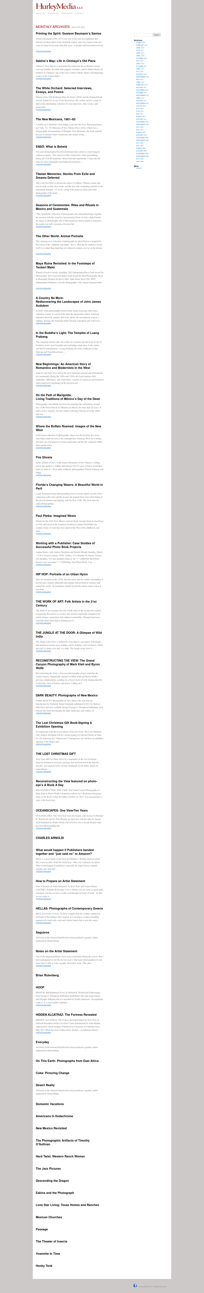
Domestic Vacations (50, 1104)
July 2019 (139, 61)
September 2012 (142, 95)
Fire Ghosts (44, 457)
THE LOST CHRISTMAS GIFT (56, 754)
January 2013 (141, 87)
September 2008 (142, 156)
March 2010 (140, 132)
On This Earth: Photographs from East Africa (67, 1061)
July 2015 (139, 71)
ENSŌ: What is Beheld (51, 146)
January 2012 (141, 100)
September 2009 (142, 140)
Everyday (42, 1042)
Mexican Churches (49, 1217)
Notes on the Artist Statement (56, 951)
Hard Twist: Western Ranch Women (60, 1156)
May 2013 (139, 79)
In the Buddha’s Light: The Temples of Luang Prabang (67, 335)
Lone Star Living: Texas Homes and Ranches (67, 1205)
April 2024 (140, 48)
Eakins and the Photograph (55, 1193)
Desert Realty (45, 1085)
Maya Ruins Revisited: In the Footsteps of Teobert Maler (65, 265)
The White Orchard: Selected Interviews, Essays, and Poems (64, 90)
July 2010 (139, 127)
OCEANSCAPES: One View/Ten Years (62, 810)
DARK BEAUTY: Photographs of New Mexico (67, 695)
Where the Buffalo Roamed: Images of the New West (68, 428)
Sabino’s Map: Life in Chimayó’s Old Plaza (65, 61)
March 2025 (140, 42)
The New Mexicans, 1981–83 (55, 119)
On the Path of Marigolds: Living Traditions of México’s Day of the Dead (68, 397)
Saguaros (42, 932)
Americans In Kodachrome (54, 1116)
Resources (67, 13)
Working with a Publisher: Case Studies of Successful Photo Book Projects (65, 545)
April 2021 (140, 53)
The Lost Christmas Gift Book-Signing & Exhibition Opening (64, 724)
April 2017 (140, 69)
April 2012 (140, 98)
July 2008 (139, 159)
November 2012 (142, 90)
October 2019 (141, 58)
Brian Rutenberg (47, 975)
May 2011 (139, 114)
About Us (40, 13)
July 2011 (139, 108)
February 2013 (142, 85)
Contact (80, 13)
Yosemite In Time (48, 1253)
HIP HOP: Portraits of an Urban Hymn (62, 574)
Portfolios (53, 13)
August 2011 (141, 106)
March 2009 (140, 148)
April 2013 (140, 82)
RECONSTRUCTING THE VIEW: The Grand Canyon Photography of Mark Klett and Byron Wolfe (68, 664)
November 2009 (142, 138)
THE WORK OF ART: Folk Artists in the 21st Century (66, 603)
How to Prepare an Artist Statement (60, 881)
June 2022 (140, 50)
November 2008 (142, 153)
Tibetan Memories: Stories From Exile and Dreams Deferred (65, 176)
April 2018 (140, 63)
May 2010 (139, 130)
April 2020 (140, 56)
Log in (138, 168)
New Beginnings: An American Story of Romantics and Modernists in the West (63, 366)
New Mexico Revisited (51, 1128)
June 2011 (140, 111)
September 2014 (142, 77)
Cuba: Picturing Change (52, 1073)
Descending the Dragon (52, 1180)
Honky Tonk (44, 1265)
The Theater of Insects (51, 1241)
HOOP (40, 987)
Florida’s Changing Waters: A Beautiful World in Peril (69, 486)
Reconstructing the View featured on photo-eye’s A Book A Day (66, 783)
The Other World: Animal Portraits (59, 236)
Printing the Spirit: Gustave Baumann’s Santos (68, 33)
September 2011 (142, 103)
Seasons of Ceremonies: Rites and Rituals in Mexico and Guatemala (67, 207)
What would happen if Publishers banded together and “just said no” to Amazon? (65, 852)
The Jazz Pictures (48, 1168)
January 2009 (141, 151)
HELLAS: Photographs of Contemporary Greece (69, 908)
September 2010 (142, 124)
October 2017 (141, 66)
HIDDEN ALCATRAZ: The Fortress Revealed (66, 1014)
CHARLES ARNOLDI (50, 838)
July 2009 (139, 143)
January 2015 (141, 74)
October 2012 (141, 93)
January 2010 (141, 135)
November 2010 (142, 122)
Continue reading (43, 51)
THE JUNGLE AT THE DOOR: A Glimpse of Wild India (69, 634)
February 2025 (142, 45)
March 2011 (140, 116)
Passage (42, 1229)
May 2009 (139, 145)
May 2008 (139, 161)
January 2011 (141, 119)
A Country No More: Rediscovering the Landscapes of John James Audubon (68, 301)
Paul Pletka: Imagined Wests (56, 515)
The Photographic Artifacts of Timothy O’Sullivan (63, 1142)
